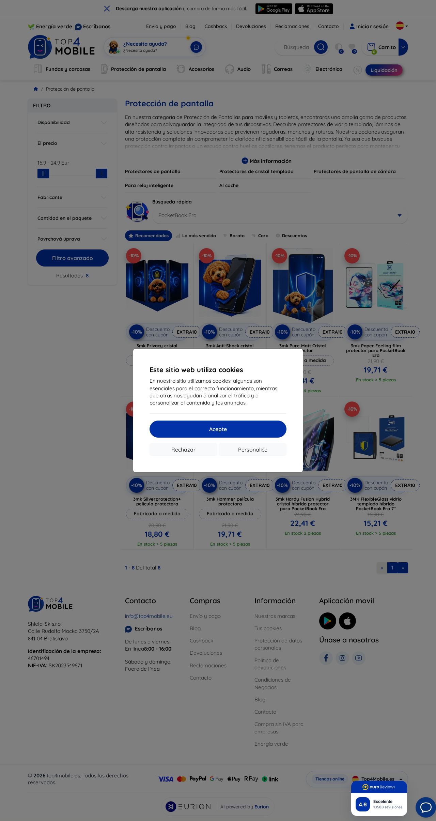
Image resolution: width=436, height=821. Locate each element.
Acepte (218, 429)
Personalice (252, 449)
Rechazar (183, 449)
